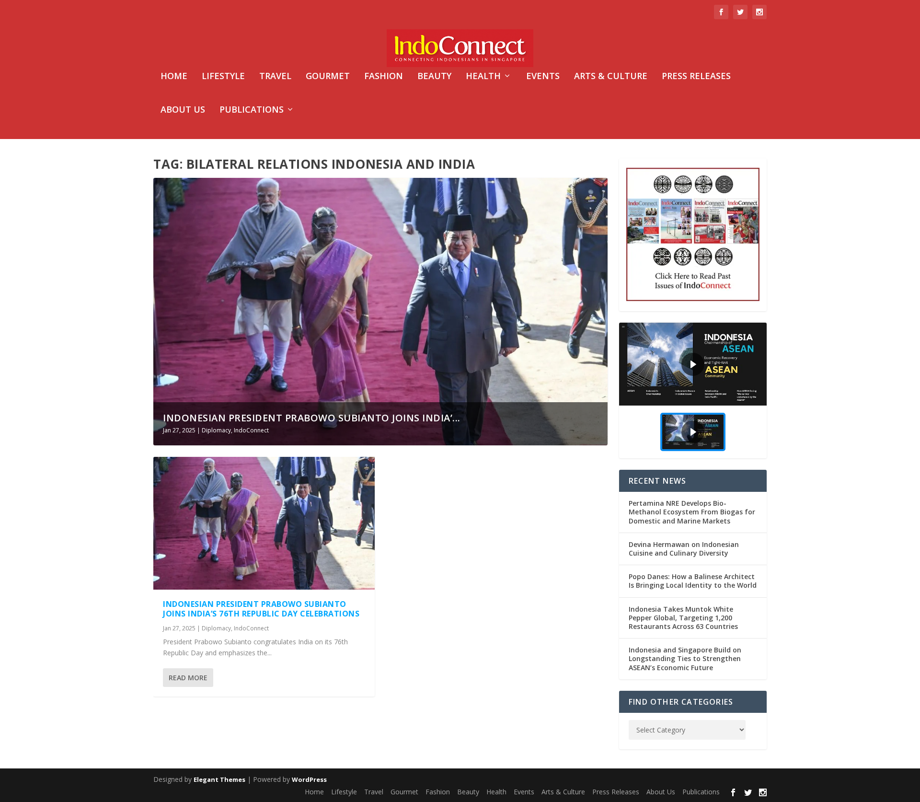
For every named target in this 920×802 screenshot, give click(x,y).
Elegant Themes (219, 779)
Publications (251, 110)
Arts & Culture (610, 76)
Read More (188, 677)
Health (483, 76)
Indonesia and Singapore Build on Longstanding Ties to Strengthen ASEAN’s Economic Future (685, 658)
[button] (693, 364)
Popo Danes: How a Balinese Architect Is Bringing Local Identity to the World (693, 581)
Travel (275, 76)
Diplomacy (216, 430)
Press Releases (696, 76)
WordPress (309, 779)
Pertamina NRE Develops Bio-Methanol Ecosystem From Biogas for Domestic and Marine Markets (692, 512)
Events (543, 76)
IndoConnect (251, 430)
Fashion (383, 76)
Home (174, 76)
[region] (693, 390)
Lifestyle (223, 76)
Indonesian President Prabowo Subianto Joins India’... (311, 417)
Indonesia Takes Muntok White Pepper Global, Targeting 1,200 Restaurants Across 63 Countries (683, 617)
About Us (183, 110)
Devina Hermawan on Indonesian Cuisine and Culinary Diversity (684, 549)
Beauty (434, 76)
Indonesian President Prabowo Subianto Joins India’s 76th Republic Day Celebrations (261, 609)
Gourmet (328, 76)
